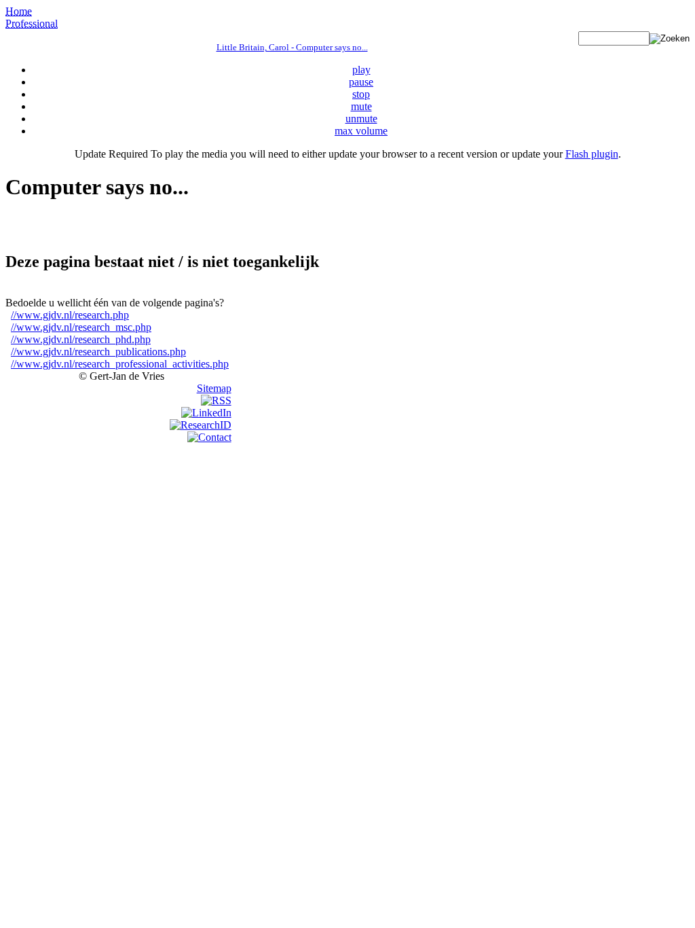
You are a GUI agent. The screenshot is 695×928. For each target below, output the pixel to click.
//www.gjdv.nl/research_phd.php (81, 339)
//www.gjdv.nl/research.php (70, 315)
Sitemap (214, 388)
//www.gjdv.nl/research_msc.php (81, 327)
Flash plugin (591, 154)
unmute (361, 118)
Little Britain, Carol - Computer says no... (292, 47)
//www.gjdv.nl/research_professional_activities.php (120, 364)
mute (361, 106)
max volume (361, 131)
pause (361, 82)
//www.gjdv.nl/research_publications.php (98, 351)
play (361, 69)
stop (361, 94)
